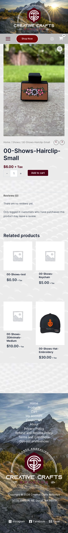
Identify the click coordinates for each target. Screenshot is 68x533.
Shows (16, 142)
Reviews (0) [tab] (10, 195)
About (34, 424)
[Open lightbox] (59, 49)
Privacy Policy (34, 428)
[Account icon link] (52, 39)
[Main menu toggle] (8, 38)
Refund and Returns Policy (34, 433)
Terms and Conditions (34, 437)
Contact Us (34, 420)
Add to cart (38, 172)
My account (34, 416)
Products (34, 407)
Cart (34, 411)
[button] (27, 39)
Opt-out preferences (34, 441)
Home (6, 142)
